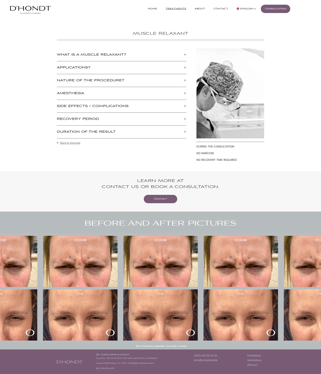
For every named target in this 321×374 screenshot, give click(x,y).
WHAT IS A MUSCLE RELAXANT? (91, 55)
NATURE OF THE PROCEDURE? (90, 80)
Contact (160, 199)
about (200, 8)
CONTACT (220, 8)
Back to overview (70, 143)
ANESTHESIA (70, 93)
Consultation (275, 8)
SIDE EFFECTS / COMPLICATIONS (93, 106)
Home (152, 8)
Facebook (254, 355)
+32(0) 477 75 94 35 (205, 355)
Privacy (252, 365)
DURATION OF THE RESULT (86, 132)
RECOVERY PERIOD (78, 119)
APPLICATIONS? (73, 67)
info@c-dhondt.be (206, 360)
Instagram (254, 360)
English (246, 8)
